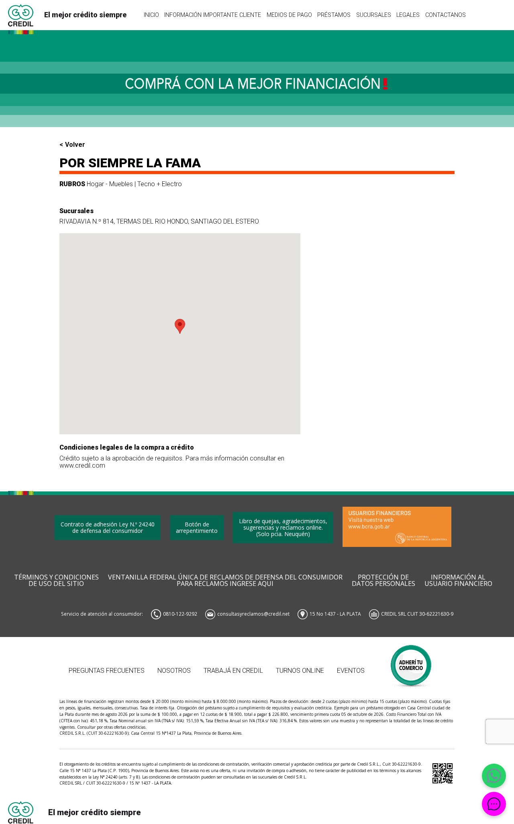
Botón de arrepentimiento (197, 527)
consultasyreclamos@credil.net (253, 613)
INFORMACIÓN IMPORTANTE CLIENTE (212, 14)
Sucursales (373, 14)
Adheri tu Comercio (411, 661)
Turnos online (300, 670)
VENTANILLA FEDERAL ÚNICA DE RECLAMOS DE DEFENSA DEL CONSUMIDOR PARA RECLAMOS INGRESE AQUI (225, 580)
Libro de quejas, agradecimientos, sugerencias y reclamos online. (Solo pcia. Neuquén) (283, 527)
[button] (180, 326)
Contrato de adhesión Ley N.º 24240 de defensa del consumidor (108, 527)
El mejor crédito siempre (85, 15)
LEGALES (408, 14)
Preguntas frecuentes (107, 670)
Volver (75, 144)
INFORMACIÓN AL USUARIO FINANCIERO (458, 580)
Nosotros (174, 670)
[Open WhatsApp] (494, 776)
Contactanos (445, 14)
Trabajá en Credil (233, 670)
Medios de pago (289, 14)
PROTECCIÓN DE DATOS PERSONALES (383, 580)
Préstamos (334, 14)
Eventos (351, 670)
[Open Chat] (494, 804)
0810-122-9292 (180, 613)
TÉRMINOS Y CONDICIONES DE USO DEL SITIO (56, 580)
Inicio (151, 14)
